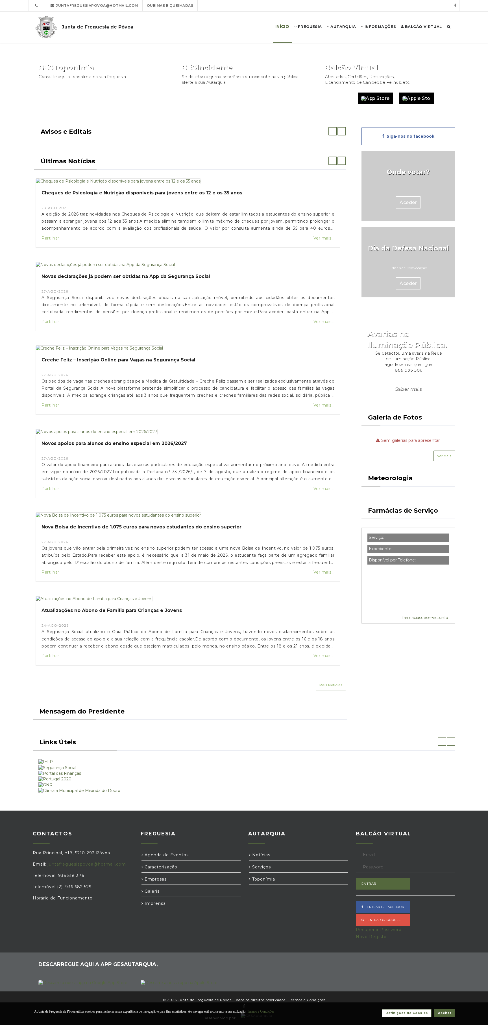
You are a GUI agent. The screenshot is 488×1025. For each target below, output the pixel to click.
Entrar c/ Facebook (383, 907)
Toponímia (263, 879)
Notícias (260, 854)
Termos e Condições (307, 1000)
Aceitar (445, 1013)
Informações (379, 26)
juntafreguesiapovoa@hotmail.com (96, 5)
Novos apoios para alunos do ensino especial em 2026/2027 (114, 443)
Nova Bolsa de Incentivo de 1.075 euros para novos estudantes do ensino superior (141, 527)
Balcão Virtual (423, 26)
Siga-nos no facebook (409, 136)
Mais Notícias (331, 685)
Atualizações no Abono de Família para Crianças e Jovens (112, 610)
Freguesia (309, 26)
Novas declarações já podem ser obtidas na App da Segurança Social (126, 276)
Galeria (151, 891)
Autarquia (342, 26)
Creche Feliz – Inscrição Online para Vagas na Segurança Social (118, 360)
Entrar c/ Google (382, 920)
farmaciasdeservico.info (425, 617)
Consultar (149, 98)
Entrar (368, 884)
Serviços (261, 867)
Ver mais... (323, 238)
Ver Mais (444, 456)
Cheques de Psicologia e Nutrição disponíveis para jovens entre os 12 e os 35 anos (142, 193)
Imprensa (154, 903)
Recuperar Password (379, 929)
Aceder (408, 202)
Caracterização (160, 867)
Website (338, 98)
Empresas (155, 879)
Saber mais (408, 389)
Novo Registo (371, 936)
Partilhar (50, 238)
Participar (292, 98)
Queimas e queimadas (170, 5)
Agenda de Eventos (166, 854)
